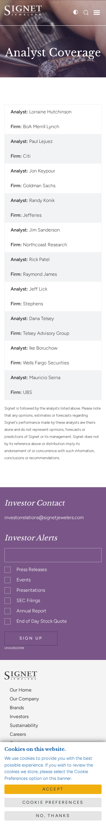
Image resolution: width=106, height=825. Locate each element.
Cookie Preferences (53, 802)
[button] (85, 13)
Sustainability (24, 725)
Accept (53, 789)
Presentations (30, 590)
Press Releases (31, 569)
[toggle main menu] (96, 13)
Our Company (24, 699)
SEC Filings (28, 600)
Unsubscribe (14, 648)
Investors (19, 716)
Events (23, 580)
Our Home (21, 690)
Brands (17, 707)
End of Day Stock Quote (41, 621)
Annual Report (31, 611)
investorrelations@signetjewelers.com (44, 517)
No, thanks (53, 815)
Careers (18, 734)
